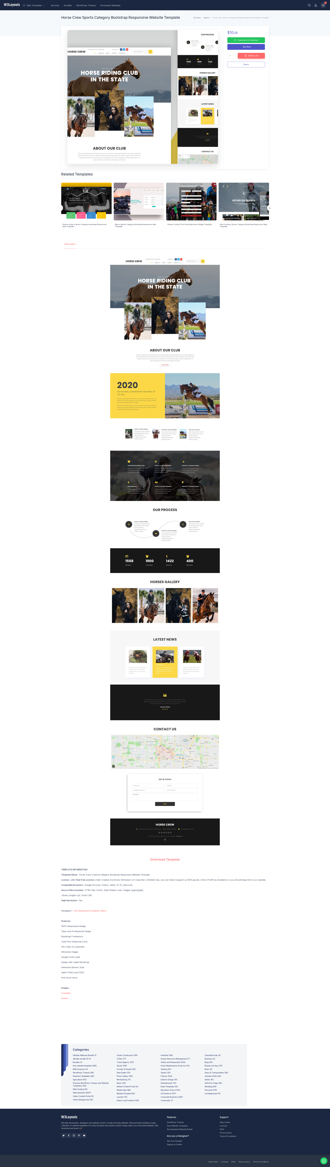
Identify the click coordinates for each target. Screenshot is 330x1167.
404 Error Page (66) (213, 1083)
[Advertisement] (165, 1020)
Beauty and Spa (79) (213, 1066)
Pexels (64, 998)
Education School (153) (170, 1090)
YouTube (84, 1135)
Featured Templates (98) (83, 1076)
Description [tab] (69, 244)
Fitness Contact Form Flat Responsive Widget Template (189, 224)
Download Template (165, 859)
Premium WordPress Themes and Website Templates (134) (91, 1084)
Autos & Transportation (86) (216, 1073)
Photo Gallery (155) (125, 1076)
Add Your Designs (174, 1141)
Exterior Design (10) (169, 1079)
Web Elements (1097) (82, 1093)
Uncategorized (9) (213, 1093)
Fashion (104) (166, 1076)
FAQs (222, 1129)
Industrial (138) (167, 1055)
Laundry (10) (122, 1097)
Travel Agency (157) (125, 1062)
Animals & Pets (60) (213, 1076)
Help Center (225, 1122)
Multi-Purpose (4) (80, 1069)
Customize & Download (247, 40)
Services (55, 5)
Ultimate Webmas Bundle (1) (84, 1055)
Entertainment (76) (168, 1083)
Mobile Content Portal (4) (127, 1086)
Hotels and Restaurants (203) (173, 1062)
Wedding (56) (211, 1086)
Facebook (68, 1135)
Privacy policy (226, 1133)
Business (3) (210, 1059)
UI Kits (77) (121, 1059)
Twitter (63, 1135)
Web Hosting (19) (80, 1089)
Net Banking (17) (124, 1079)
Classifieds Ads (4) (213, 1055)
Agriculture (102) (80, 1079)
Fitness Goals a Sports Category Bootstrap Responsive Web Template (85, 225)
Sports (206, 18)
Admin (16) (209, 1079)
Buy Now (246, 47)
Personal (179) (211, 1090)
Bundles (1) (77, 1062)
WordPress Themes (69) (83, 1073)
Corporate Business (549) (172, 1097)
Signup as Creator (174, 1144)
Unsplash (66, 993)
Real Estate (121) (123, 1073)
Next (270, 208)
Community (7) (167, 1100)
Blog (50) (209, 1062)
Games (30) (166, 1073)
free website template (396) (85, 1066)
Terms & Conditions (228, 1136)
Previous (60, 208)
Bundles (68, 5)
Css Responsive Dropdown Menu (90, 910)
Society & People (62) (126, 1069)
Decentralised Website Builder (180, 1129)
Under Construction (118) (127, 1055)
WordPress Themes (86, 5)
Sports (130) (122, 1066)
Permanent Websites (110, 5)
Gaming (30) (166, 1069)
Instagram (74, 1135)
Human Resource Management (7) (175, 1059)
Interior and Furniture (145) (128, 1100)
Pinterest (79, 1135)
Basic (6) (208, 1069)
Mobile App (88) (124, 1090)
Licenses (223, 1126)
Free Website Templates (177, 1126)
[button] (309, 5)
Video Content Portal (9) (83, 1096)
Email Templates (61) (169, 1086)
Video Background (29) (83, 1100)
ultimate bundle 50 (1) (82, 1059)
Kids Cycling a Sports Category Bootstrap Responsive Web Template (243, 225)
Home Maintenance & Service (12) (175, 1066)
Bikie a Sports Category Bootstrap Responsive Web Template (135, 225)
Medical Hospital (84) (126, 1093)
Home (198, 18)
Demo (246, 64)
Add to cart (253, 55)
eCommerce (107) (168, 1093)
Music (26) (121, 1083)
